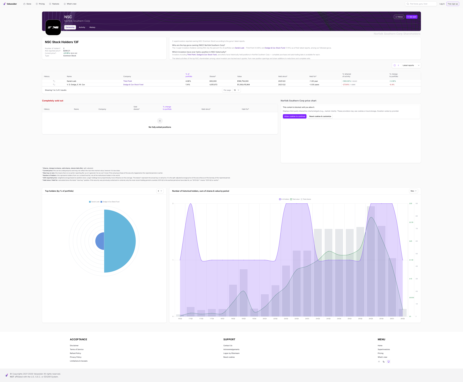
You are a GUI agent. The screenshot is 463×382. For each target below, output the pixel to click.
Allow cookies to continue (294, 116)
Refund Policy (75, 353)
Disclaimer (74, 345)
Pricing (380, 353)
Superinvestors (384, 349)
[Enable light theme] (379, 361)
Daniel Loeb (239, 48)
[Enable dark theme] (384, 361)
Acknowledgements (231, 349)
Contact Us (227, 345)
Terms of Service (76, 349)
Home (380, 345)
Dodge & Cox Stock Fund (275, 48)
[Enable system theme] (388, 361)
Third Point (191, 55)
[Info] (395, 65)
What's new (382, 357)
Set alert (413, 17)
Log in (442, 4)
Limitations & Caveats (79, 361)
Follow (400, 17)
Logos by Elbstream (231, 353)
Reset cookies (229, 357)
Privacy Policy (75, 357)
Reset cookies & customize (320, 116)
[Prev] (398, 65)
